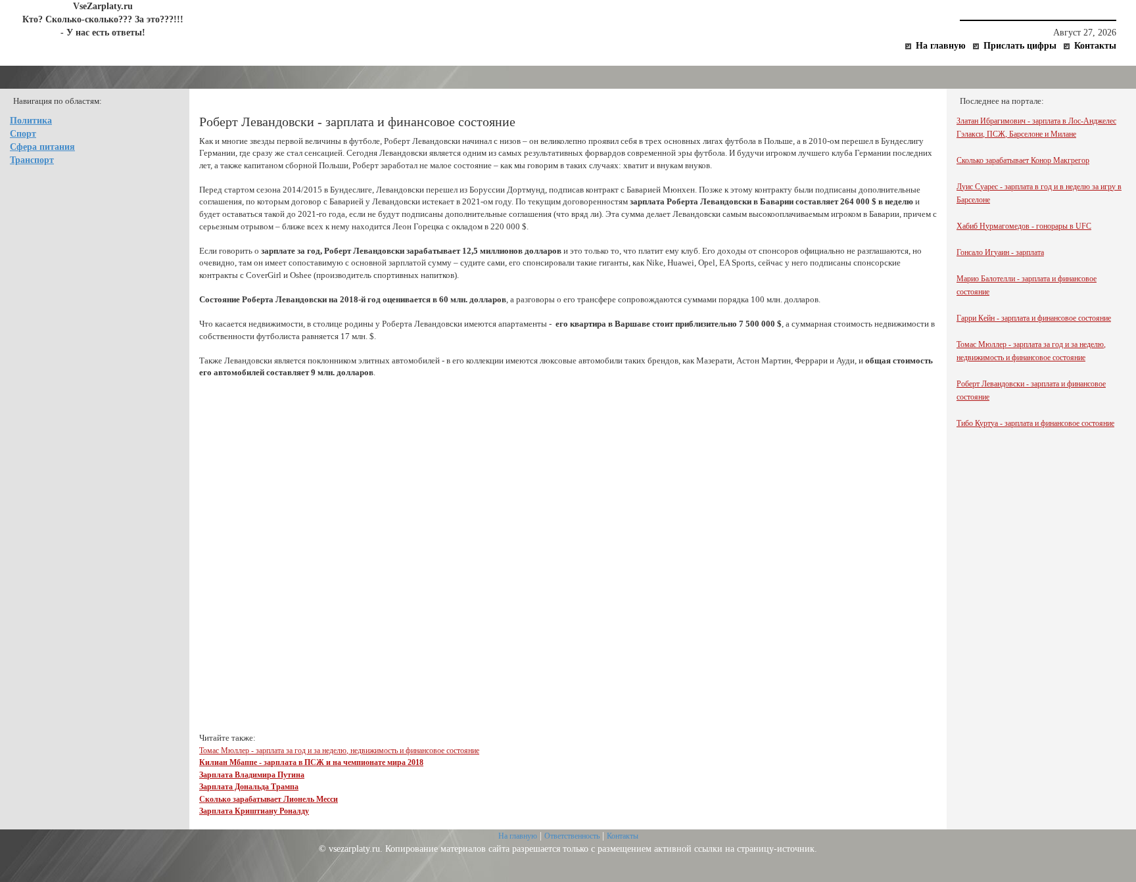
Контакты (1095, 46)
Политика (31, 121)
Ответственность (572, 836)
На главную (941, 46)
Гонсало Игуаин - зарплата (1000, 252)
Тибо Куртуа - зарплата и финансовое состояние (1035, 423)
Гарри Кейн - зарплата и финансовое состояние (1034, 318)
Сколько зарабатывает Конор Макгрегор (1023, 160)
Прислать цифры (1019, 46)
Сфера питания (42, 147)
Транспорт (32, 160)
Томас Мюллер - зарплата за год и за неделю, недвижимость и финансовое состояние (339, 750)
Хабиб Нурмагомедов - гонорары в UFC (1024, 226)
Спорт (23, 134)
